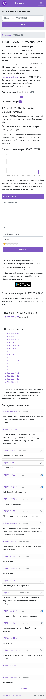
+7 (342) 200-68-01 (10, 650)
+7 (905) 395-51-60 (11, 376)
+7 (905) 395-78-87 (11, 382)
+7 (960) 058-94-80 (10, 523)
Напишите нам (8, 695)
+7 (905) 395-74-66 (11, 364)
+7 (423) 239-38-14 (10, 451)
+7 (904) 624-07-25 (10, 623)
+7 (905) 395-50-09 (11, 349)
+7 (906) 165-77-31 (10, 638)
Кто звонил (19, 3)
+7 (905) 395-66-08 (11, 370)
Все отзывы (23, 688)
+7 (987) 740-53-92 (10, 511)
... (17, 444)
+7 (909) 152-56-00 (10, 430)
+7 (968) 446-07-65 (10, 411)
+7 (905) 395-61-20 (11, 352)
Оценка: (6, 240)
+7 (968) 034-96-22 (10, 557)
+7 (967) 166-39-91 (10, 569)
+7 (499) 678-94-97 (10, 487)
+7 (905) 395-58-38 (11, 358)
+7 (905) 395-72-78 (11, 367)
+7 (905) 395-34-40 (11, 343)
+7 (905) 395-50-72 (11, 334)
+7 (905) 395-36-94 (11, 337)
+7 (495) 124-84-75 (10, 611)
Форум (18, 695)
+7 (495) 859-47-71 (10, 463)
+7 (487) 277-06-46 (10, 581)
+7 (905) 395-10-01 (11, 346)
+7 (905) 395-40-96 (11, 373)
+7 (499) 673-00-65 (10, 475)
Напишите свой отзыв (10, 77)
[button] (23, 24)
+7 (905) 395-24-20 (11, 355)
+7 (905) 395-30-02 (11, 317)
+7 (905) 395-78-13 (11, 379)
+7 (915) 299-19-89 (10, 499)
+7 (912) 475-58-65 (10, 593)
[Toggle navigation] (41, 3)
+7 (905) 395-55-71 (11, 361)
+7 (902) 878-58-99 (10, 665)
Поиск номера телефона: (16, 11)
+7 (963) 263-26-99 (10, 541)
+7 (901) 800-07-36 (10, 678)
